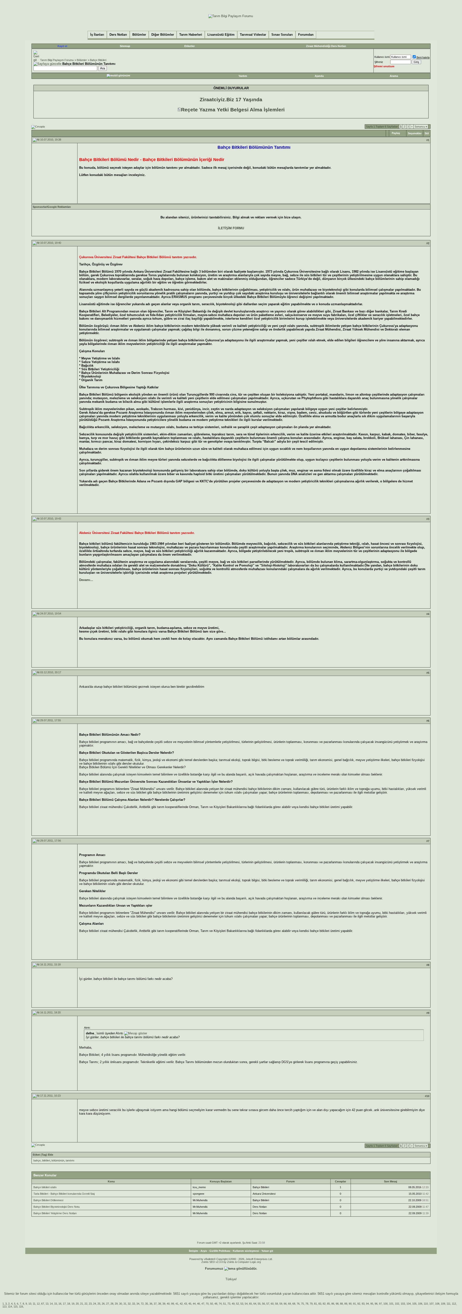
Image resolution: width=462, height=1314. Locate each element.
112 (454, 1303)
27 (107, 1303)
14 (51, 1303)
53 (241, 1303)
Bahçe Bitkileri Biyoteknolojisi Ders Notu (56, 1206)
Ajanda (319, 75)
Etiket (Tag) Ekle (43, 1154)
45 (189, 1303)
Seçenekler (415, 133)
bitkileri (46, 1160)
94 (367, 1303)
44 (194, 1303)
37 (155, 1303)
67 (42, 1303)
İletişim (193, 1250)
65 (250, 1303)
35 (146, 1303)
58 (276, 1303)
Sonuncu (421, 126)
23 (90, 1303)
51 (224, 1303)
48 (215, 1303)
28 (111, 1303)
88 (341, 1303)
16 (59, 1303)
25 (98, 1303)
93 (363, 1303)
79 (311, 1303)
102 (397, 1303)
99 (172, 1303)
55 (259, 1303)
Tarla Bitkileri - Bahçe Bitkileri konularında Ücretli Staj (64, 1193)
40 (168, 1303)
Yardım (242, 75)
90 (350, 1303)
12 (38, 1303)
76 (298, 1303)
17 (64, 1303)
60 (272, 1303)
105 (414, 1303)
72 (142, 1303)
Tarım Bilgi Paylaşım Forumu (57, 60)
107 (431, 1303)
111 (448, 1303)
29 (116, 1303)
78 (306, 1303)
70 (207, 1303)
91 (354, 1303)
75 (302, 1303)
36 (150, 1303)
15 (55, 1303)
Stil (427, 133)
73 (228, 1303)
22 (85, 1303)
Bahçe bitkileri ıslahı (45, 1187)
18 (68, 1303)
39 (163, 1303)
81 (315, 1303)
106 (420, 1303)
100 (385, 1303)
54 (246, 1303)
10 (29, 1303)
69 (289, 1303)
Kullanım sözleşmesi (246, 1250)
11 (34, 1303)
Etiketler (189, 46)
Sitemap (125, 46)
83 (319, 1303)
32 (129, 1303)
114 (10, 1306)
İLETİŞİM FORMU (231, 228)
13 (46, 1303)
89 (345, 1303)
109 (443, 1303)
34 (137, 1303)
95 (371, 1303)
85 (328, 1303)
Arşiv (203, 1250)
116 (21, 1306)
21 (81, 1303)
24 (94, 1303)
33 (133, 1303)
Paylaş (396, 133)
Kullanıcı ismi (382, 56)
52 (237, 1303)
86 (332, 1303)
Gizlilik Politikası (219, 1250)
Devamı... (86, 580)
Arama (394, 75)
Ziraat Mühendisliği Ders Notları (326, 46)
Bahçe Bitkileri (98, 60)
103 (403, 1303)
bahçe (37, 1160)
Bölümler (82, 60)
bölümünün (57, 1160)
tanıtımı (70, 1160)
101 (391, 1303)
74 (220, 1303)
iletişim (440, 1293)
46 (198, 1303)
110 (426, 1303)
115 (15, 1306)
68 (293, 1303)
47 (202, 1303)
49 (233, 1303)
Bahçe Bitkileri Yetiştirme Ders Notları (55, 1213)
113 (4, 1306)
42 (181, 1303)
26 (103, 1303)
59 (280, 1303)
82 (324, 1303)
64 (254, 1303)
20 (77, 1303)
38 (159, 1303)
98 (337, 1303)
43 (185, 1303)
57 (267, 1303)
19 (72, 1303)
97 (380, 1303)
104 (408, 1303)
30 (120, 1303)
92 (358, 1303)
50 (211, 1303)
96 (376, 1303)
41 (176, 1303)
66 (285, 1303)
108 (437, 1303)
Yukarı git (267, 1250)
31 (124, 1303)
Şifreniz (378, 62)
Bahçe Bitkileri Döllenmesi (48, 1200)
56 (263, 1303)
